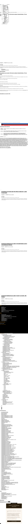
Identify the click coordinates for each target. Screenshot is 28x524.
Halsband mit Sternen (4, 419)
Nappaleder (9, 145)
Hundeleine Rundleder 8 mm (5, 461)
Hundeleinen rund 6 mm (6, 365)
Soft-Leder (2, 485)
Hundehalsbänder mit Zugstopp (5, 443)
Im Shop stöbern (14, 521)
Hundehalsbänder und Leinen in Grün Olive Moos (7, 449)
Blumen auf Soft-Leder (7, 345)
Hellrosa (16, 131)
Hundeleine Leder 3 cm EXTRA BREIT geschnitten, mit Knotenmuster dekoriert (11, 460)
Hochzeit (4, 398)
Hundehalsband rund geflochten (7, 359)
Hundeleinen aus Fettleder (4, 462)
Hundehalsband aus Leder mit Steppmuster (7, 425)
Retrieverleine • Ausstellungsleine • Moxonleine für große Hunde (11, 366)
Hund (9, 142)
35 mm (5, 387)
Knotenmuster (20, 144)
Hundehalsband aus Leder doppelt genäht (9, 336)
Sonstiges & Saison (3, 486)
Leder (24, 144)
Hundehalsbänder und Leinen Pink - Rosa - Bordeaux (21, 140)
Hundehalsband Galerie (4, 319)
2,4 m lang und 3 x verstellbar (18, 128)
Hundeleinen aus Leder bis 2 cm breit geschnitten (7, 464)
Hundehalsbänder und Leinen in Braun (15, 138)
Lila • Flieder (5, 16)
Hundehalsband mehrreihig (6, 358)
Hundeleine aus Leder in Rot (15, 143)
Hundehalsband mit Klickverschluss (5, 431)
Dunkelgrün (14, 131)
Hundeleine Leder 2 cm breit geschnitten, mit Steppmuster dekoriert (10, 456)
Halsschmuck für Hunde (4, 422)
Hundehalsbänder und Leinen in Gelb (6, 447)
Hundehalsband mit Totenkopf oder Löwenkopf (9, 360)
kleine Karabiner (17, 144)
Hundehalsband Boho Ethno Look (5, 426)
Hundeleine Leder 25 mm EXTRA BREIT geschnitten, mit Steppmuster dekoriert (11, 458)
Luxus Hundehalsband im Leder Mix (6, 472)
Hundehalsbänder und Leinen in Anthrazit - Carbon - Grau (8, 444)
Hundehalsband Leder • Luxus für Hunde (5, 502)
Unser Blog (2, 317)
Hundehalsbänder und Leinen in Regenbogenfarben (8, 450)
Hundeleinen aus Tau (4, 465)
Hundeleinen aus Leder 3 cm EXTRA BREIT (8, 355)
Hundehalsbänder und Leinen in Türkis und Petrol (9, 140)
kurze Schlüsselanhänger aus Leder (5, 11)
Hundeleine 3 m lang (19, 142)
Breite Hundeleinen (3, 414)
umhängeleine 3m (24, 145)
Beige (5, 373)
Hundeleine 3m (23, 142)
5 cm (4, 389)
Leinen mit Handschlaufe (6, 353)
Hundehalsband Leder (4, 334)
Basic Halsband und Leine (4, 412)
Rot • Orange (6, 379)
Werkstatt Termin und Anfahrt (5, 311)
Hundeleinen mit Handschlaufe (5, 467)
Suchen (9, 501)
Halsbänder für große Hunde (6, 390)
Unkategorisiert (3, 487)
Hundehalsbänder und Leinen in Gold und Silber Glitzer (12, 139)
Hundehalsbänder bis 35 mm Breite (5, 442)
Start (0, 12)
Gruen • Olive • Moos (7, 377)
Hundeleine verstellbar (9, 144)
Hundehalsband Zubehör (6, 397)
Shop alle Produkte (3, 314)
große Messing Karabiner (3, 142)
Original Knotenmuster (13, 145)
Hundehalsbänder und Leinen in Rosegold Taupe (7, 451)
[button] (2, 123)
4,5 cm (5, 388)
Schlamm (7, 131)
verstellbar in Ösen (5, 395)
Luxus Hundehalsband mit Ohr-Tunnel (7, 357)
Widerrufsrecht (3, 308)
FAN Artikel (2, 418)
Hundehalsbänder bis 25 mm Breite (5, 441)
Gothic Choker (4, 403)
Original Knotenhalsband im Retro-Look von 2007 (22, 141)
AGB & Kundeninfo (3, 307)
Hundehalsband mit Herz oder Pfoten (7, 347)
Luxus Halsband (3, 356)
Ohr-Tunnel (2, 479)
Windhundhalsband (5, 396)
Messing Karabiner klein (18, 134)
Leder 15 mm (26, 144)
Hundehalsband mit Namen (6, 337)
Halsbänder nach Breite (6, 384)
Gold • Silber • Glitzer (7, 378)
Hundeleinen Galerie (4, 318)
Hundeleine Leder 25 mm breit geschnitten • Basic (7, 457)
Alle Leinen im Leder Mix (6, 362)
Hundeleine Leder (3, 352)
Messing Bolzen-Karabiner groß (12, 134)
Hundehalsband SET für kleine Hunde (7, 369)
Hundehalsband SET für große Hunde (7, 368)
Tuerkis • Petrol (6, 383)
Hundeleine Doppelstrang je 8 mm (5, 455)
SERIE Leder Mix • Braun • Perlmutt (8, 372)
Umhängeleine (20, 145)
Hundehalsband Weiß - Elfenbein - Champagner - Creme (8, 439)
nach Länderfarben (6, 371)
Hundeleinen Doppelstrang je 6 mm (5, 466)
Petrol (4, 131)
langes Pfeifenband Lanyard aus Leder (5, 9)
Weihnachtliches (3, 488)
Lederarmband (4, 8)
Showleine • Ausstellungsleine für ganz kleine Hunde (9, 367)
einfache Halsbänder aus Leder (7, 335)
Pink (5, 131)
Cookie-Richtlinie (3, 309)
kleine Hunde (13, 144)
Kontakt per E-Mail (2, 323)
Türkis (9, 131)
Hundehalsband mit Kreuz (6, 350)
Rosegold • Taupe (6, 381)
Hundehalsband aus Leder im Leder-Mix (6, 315)
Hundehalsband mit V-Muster (6, 349)
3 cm (4, 386)
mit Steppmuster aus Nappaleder (8, 342)
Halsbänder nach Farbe (6, 370)
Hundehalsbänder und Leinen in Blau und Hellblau (11, 12)
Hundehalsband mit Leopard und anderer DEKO (7, 432)
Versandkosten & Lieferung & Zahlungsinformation (7, 310)
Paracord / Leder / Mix (7, 340)
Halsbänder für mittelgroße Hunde (7, 391)
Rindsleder (17, 145)
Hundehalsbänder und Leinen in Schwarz (6, 452)
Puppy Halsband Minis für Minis (8, 392)
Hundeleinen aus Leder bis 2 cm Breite (8, 354)
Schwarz (5, 382)
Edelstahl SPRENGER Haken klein (15, 133)
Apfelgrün (11, 131)
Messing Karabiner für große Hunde (4, 145)
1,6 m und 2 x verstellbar (6, 128)
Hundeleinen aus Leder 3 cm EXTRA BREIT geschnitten (8, 463)
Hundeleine (15, 142)
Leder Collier (4, 400)
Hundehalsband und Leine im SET (5, 438)
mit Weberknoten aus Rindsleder (5, 478)
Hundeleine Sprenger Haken (3, 144)
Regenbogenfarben (6, 380)
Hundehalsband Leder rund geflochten (6, 428)
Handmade (7, 142)
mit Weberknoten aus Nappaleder (13, 141)
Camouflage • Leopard (7, 375)
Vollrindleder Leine (8, 146)
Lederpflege (1, 85)
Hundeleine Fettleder (21, 143)
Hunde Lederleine (12, 142)
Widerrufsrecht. (24, 90)
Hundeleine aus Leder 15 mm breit (8, 143)
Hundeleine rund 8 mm (6, 364)
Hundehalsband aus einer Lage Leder (6, 424)
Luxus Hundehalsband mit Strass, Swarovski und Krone (10, 361)
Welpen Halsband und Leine (6, 351)
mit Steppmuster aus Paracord (8, 343)
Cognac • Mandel (6, 376)
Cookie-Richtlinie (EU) (4, 320)
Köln (22, 144)
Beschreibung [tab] (3, 69)
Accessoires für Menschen (4, 399)
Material (2, 475)
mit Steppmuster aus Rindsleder (5, 477)
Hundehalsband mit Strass (4, 434)
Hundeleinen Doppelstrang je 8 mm (7, 363)
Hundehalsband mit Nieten (6, 346)
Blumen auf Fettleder (6, 344)
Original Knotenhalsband (6, 338)
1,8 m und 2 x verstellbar (12, 128)
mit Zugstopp (4, 394)
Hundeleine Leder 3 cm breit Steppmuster (6, 459)
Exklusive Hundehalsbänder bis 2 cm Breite (7, 415)
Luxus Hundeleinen (3, 474)
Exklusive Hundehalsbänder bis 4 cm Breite (7, 416)
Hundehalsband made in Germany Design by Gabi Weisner (8, 316)
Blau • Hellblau (6, 374)
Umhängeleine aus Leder (2, 146)
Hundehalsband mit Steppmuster (7, 341)
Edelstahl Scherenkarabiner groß (7, 133)
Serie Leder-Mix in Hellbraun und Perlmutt (6, 483)
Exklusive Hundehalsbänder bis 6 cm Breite (7, 417)
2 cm (4, 385)
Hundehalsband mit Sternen (6, 348)
